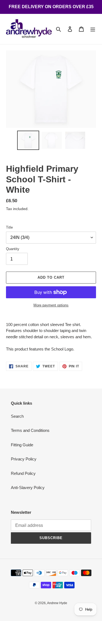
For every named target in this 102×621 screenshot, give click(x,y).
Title (9, 227)
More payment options (51, 305)
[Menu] (92, 29)
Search (17, 416)
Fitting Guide (22, 444)
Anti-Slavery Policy (28, 487)
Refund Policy (23, 473)
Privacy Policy (23, 459)
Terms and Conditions (30, 430)
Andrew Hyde (57, 603)
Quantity (12, 249)
